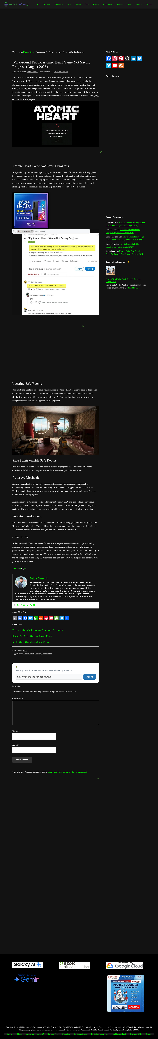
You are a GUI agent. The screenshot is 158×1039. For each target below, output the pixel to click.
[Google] (31, 605)
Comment (17, 698)
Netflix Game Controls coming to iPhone (30, 642)
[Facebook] (21, 605)
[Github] (34, 605)
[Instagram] (24, 605)
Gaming (38, 654)
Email (15, 745)
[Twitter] (15, 605)
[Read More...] (132, 288)
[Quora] (18, 605)
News (25, 650)
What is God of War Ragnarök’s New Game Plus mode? (37, 630)
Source (15, 568)
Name (15, 731)
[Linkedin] (28, 605)
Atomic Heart (28, 654)
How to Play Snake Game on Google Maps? (32, 636)
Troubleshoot (47, 654)
